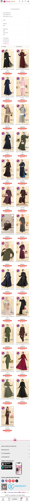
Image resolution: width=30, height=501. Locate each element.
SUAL (4, 34)
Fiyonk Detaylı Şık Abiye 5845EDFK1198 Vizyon (7, 317)
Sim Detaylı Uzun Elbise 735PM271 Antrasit (22, 234)
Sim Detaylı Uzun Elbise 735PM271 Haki (7, 261)
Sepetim (21, 499)
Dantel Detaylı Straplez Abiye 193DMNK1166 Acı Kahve (7, 427)
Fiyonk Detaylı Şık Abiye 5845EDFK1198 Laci (7, 290)
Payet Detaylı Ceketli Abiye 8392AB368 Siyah (22, 399)
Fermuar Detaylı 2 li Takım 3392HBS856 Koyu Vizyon (7, 125)
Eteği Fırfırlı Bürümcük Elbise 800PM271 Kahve (7, 180)
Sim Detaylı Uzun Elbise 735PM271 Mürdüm (22, 261)
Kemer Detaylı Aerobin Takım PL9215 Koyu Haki (8, 372)
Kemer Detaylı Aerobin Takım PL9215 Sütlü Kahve (23, 344)
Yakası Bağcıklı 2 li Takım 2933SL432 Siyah (22, 316)
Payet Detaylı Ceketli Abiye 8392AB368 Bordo (22, 372)
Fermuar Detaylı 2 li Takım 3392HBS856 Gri (22, 124)
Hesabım (27, 500)
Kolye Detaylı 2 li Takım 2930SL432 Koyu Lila (7, 207)
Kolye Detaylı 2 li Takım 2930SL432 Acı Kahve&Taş (22, 207)
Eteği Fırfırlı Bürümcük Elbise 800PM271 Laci (7, 152)
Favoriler (9, 500)
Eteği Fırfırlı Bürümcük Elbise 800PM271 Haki (22, 152)
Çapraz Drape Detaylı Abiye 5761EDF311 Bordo (22, 70)
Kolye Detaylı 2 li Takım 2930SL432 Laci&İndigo (22, 180)
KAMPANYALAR (6, 43)
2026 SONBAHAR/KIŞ (7, 12)
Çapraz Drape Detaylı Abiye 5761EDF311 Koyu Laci (7, 97)
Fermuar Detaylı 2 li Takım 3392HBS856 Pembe (22, 97)
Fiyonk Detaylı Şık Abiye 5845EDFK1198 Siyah (22, 290)
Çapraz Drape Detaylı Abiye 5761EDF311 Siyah (7, 70)
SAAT (4, 25)
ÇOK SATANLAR (6, 41)
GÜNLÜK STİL (5, 32)
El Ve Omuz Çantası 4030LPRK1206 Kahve (7, 234)
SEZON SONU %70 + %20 (7, 16)
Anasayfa (3, 500)
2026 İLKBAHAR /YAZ (6, 14)
